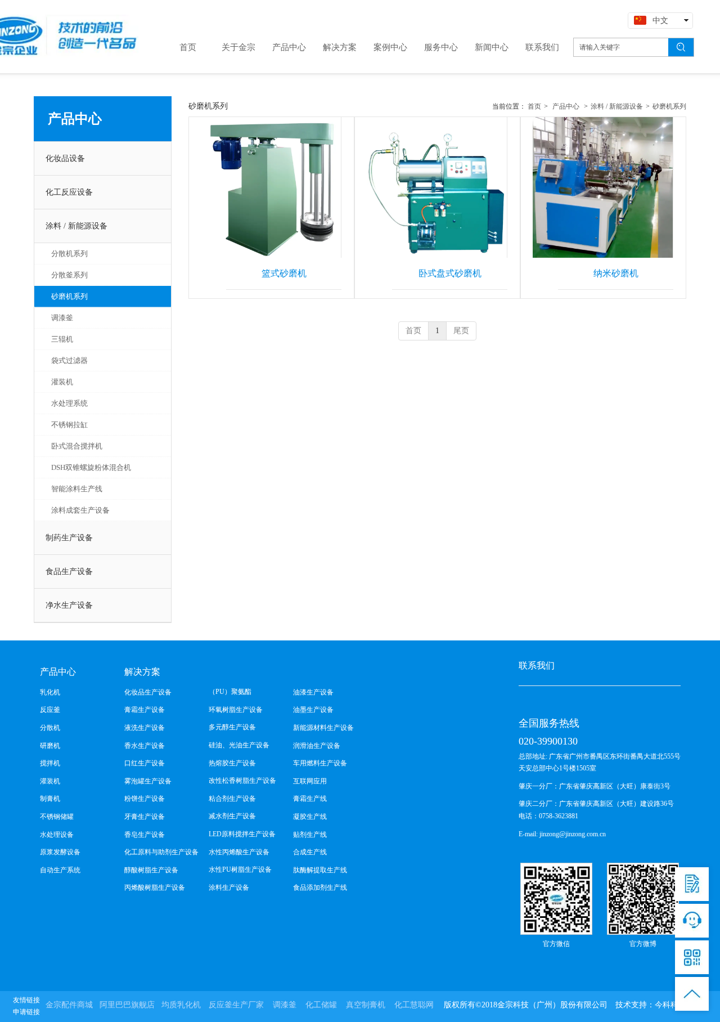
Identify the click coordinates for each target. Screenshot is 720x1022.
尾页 (461, 330)
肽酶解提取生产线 (320, 870)
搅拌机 (50, 763)
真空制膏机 (365, 1005)
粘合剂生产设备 (232, 799)
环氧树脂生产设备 (236, 710)
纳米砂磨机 (615, 273)
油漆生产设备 (313, 692)
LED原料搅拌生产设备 (242, 834)
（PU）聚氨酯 (230, 692)
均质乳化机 (181, 1005)
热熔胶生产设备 (232, 763)
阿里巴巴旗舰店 (127, 1005)
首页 (534, 106)
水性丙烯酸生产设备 (239, 852)
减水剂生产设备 (232, 816)
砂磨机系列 (669, 106)
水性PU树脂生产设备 (240, 869)
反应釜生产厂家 (236, 1005)
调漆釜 (284, 1005)
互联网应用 (310, 781)
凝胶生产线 (310, 817)
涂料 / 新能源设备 (617, 106)
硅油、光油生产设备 (239, 745)
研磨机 (50, 746)
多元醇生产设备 (232, 727)
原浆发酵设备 (60, 852)
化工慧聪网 (414, 1005)
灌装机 (50, 781)
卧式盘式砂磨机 (450, 273)
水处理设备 (57, 835)
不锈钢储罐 (57, 817)
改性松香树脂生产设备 (242, 781)
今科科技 (670, 1005)
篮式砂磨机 (284, 273)
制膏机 (50, 799)
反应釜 (50, 710)
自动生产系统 (60, 870)
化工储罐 (321, 1005)
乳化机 (50, 692)
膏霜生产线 (310, 799)
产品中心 (565, 106)
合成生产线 (310, 852)
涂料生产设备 (229, 887)
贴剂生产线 (310, 835)
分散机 (50, 728)
